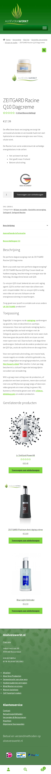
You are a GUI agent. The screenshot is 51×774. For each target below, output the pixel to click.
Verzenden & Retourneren (14, 717)
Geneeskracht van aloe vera (15, 679)
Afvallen (6, 672)
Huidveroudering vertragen (15, 682)
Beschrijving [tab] (9, 225)
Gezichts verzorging (39, 39)
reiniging (31, 320)
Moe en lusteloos (10, 689)
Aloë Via (26, 39)
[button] (44, 50)
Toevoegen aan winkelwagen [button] (25, 470)
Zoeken (25, 769)
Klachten (7, 720)
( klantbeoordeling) (26, 113)
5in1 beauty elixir (11, 364)
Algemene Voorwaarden (13, 724)
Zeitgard (7, 212)
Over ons (7, 642)
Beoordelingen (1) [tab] (11, 241)
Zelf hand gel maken (12, 693)
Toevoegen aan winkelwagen (30, 194)
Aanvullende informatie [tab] (14, 233)
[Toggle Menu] (44, 28)
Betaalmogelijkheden (12, 714)
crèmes (39, 390)
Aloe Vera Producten (12, 676)
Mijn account (8, 769)
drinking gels (9, 394)
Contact (6, 710)
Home (8, 39)
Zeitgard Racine (19, 212)
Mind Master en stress (12, 686)
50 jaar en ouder (11, 42)
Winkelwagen (39, 767)
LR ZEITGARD (9, 306)
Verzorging (17, 39)
